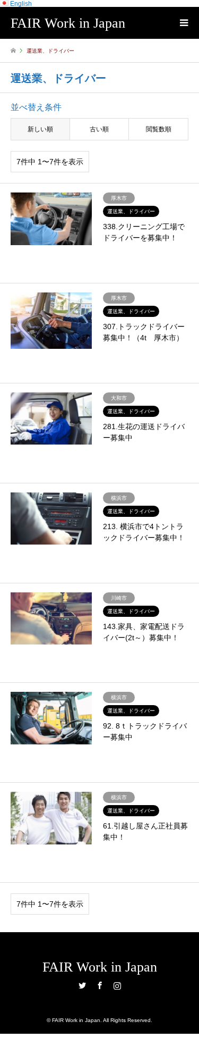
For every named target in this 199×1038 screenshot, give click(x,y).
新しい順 (40, 129)
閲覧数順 (158, 129)
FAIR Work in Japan (99, 967)
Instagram (117, 985)
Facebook (99, 985)
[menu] (183, 23)
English (20, 3)
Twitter (82, 985)
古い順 (99, 129)
